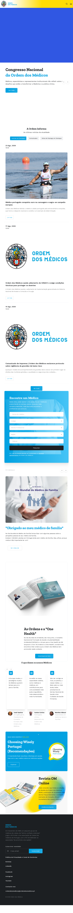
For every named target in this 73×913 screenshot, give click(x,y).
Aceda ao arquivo (48, 807)
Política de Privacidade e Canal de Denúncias (21, 857)
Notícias (8, 862)
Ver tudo (36, 388)
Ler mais (9, 217)
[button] (63, 82)
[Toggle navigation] (71, 4)
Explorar (13, 764)
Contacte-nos (10, 886)
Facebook (9, 872)
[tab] (35, 734)
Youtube (8, 881)
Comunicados (33, 138)
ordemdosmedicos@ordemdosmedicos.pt (20, 891)
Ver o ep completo (14, 549)
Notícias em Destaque (18, 138)
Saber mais (12, 90)
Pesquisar (36, 448)
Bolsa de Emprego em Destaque (52, 138)
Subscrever (36, 851)
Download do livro (44, 656)
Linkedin (8, 866)
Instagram (9, 876)
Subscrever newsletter (13, 846)
